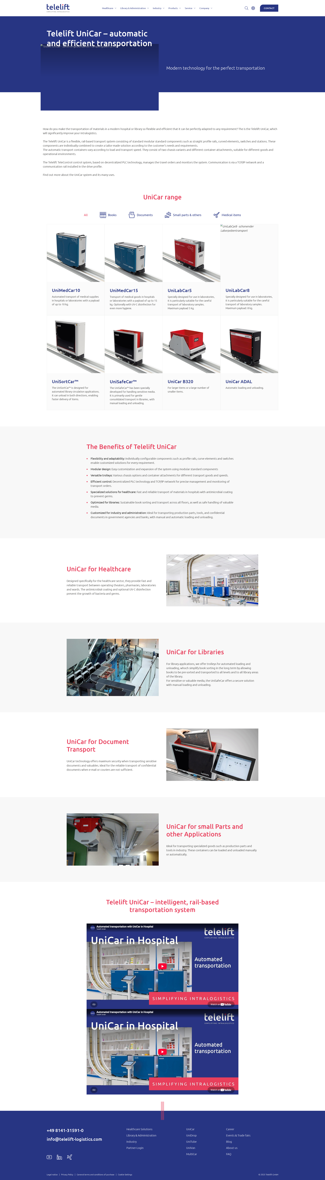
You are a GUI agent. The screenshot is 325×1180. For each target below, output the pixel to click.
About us (231, 1147)
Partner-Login (135, 1147)
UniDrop (191, 1135)
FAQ (228, 1154)
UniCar (190, 1129)
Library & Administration (141, 1135)
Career (230, 1129)
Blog (229, 1141)
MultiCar (191, 1154)
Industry (131, 1141)
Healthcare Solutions (139, 1129)
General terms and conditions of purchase (95, 1174)
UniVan (190, 1147)
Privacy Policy (67, 1174)
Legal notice (52, 1174)
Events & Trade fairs (238, 1135)
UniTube (191, 1141)
